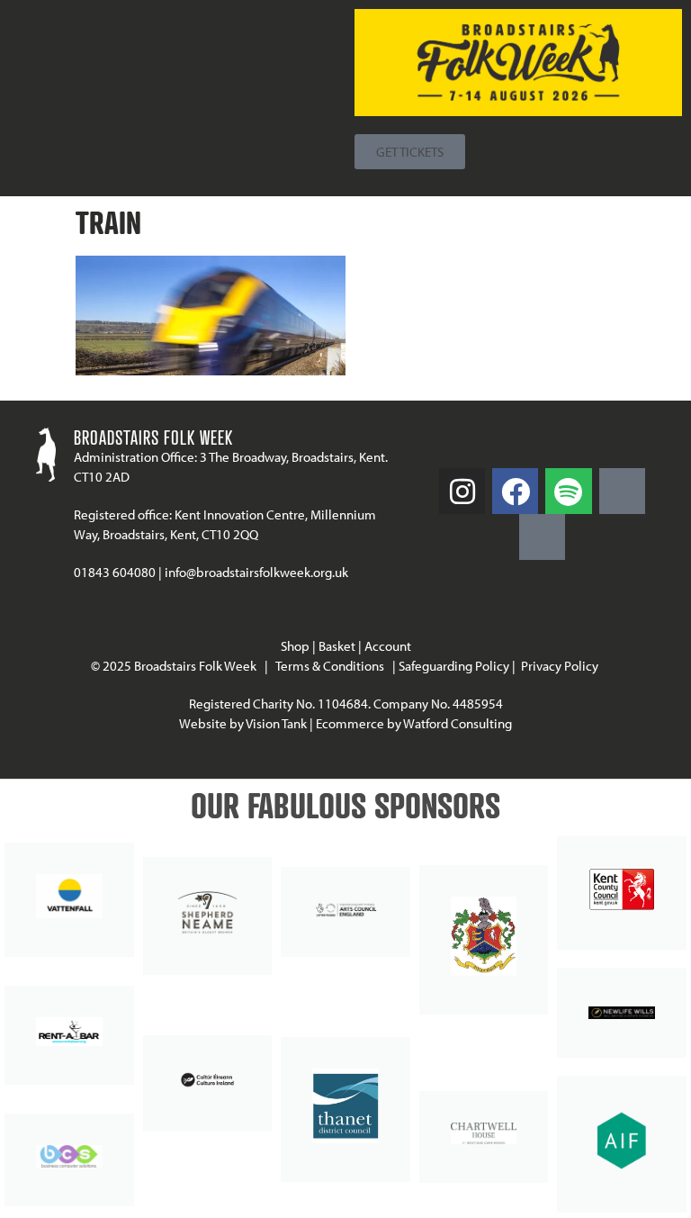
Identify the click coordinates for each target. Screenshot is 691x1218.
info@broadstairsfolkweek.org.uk (256, 572)
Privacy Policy (561, 665)
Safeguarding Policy (454, 665)
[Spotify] (568, 491)
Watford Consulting (457, 723)
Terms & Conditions (329, 665)
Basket (337, 645)
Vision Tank (276, 723)
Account (387, 645)
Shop (295, 645)
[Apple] (542, 537)
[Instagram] (462, 491)
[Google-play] (622, 491)
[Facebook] (515, 491)
